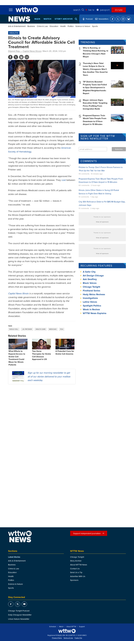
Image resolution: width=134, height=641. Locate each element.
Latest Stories (14, 557)
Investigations (90, 298)
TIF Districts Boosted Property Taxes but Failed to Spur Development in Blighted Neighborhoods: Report (95, 87)
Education (54, 26)
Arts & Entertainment (17, 26)
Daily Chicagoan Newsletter (20, 614)
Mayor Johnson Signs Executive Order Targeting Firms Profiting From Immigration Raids (95, 104)
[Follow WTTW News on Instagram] (123, 19)
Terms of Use (68, 638)
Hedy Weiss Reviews (94, 294)
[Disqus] (42, 420)
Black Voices (90, 283)
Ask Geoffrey (90, 279)
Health (63, 26)
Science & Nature (83, 26)
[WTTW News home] (19, 19)
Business (31, 26)
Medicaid (52, 329)
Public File (78, 638)
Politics (71, 26)
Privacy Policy (57, 638)
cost (64, 180)
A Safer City (89, 271)
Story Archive (63, 18)
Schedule (52, 627)
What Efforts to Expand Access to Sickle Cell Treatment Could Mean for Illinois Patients (17, 358)
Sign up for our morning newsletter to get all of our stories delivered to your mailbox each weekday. (49, 376)
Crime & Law (42, 26)
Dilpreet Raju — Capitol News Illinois (24, 51)
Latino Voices (90, 302)
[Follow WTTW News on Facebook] (112, 19)
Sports (95, 26)
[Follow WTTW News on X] (117, 19)
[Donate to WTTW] (67, 631)
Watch (47, 18)
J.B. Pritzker (27, 329)
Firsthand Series (91, 290)
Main (37, 18)
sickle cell (13, 329)
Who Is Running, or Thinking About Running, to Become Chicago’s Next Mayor (95, 52)
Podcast (89, 19)
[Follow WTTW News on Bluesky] (128, 19)
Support (82, 627)
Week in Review (91, 309)
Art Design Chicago (93, 275)
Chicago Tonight (91, 287)
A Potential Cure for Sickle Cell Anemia (64, 352)
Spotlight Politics (92, 305)
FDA (61, 329)
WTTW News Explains (95, 313)
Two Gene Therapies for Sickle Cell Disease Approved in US (41, 355)
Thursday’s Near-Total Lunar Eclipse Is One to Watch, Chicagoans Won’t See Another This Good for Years (95, 69)
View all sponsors (102, 222)
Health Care (41, 329)
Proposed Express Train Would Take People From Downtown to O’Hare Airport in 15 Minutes (94, 120)
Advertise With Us (77, 576)
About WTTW (71, 627)
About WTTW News (78, 564)
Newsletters (103, 19)
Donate (118, 9)
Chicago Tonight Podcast (18, 610)
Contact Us (75, 568)
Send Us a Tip (76, 572)
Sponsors (74, 580)
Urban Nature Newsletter (18, 619)
